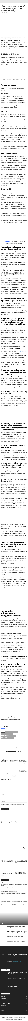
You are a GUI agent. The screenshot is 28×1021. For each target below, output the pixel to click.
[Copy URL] (17, 16)
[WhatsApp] (8, 16)
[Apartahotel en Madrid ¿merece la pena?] (3, 938)
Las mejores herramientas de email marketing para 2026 (4, 773)
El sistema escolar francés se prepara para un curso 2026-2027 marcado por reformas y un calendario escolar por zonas (13, 890)
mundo (24, 954)
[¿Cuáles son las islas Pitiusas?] (7, 868)
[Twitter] (5, 16)
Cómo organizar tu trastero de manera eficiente (6, 848)
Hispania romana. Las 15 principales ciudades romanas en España (20, 836)
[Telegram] (14, 16)
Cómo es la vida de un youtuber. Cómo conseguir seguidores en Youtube (7, 822)
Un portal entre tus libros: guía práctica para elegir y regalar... (17, 985)
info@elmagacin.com (17, 961)
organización (13, 382)
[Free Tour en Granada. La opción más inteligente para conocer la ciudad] (21, 855)
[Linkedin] (11, 16)
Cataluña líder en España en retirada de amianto (6, 835)
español (13, 955)
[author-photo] (14, 743)
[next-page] (14, 776)
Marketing (4, 737)
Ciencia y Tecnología (8, 1008)
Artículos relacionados (11, 751)
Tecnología (6, 998)
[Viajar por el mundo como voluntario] (14, 917)
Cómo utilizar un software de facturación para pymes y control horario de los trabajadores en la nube (23, 762)
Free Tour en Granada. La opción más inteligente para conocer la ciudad (21, 861)
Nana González (4, 12)
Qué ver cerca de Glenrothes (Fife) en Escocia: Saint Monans (20, 873)
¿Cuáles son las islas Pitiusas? (6, 873)
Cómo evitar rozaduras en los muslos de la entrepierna (20, 822)
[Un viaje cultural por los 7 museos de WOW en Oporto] (3, 943)
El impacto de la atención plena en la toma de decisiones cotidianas (13, 882)
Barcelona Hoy (15, 957)
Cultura (6, 1010)
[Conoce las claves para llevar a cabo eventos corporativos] (3, 928)
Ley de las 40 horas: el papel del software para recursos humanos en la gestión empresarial (13, 894)
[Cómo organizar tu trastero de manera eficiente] (7, 843)
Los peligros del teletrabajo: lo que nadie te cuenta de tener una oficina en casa (5, 760)
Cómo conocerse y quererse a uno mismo (23, 771)
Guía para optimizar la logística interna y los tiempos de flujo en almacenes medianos (14, 885)
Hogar (5, 1001)
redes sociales (22, 351)
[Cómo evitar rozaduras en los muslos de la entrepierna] (21, 817)
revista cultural (10, 954)
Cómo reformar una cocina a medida (7, 899)
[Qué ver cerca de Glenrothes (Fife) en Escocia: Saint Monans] (21, 867)
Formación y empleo (8, 1003)
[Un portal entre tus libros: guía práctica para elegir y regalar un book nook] (4, 986)
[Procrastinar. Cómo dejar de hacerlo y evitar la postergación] (21, 842)
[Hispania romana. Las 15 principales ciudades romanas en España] (21, 830)
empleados (24, 457)
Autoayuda (9, 732)
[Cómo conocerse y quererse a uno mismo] (23, 767)
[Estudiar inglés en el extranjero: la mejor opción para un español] (7, 855)
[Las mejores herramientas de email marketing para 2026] (5, 768)
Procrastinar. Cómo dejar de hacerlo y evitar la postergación (21, 847)
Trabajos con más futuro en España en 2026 (14, 772)
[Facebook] (2, 16)
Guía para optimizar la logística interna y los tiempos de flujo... (17, 979)
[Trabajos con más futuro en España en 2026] (14, 768)
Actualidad (6, 1005)
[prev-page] (13, 776)
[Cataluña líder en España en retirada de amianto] (7, 830)
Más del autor (19, 751)
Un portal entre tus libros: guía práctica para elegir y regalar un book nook (14, 887)
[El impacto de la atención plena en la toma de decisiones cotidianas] (4, 974)
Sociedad (6, 996)
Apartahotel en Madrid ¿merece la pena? (15, 936)
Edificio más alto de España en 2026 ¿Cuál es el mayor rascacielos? (13, 904)
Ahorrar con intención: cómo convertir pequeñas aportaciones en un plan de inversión (14, 761)
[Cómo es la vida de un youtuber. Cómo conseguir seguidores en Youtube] (7, 817)
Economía (4, 734)
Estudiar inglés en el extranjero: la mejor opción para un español (7, 861)
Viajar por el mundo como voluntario (10, 923)
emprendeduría (5, 735)
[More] (20, 16)
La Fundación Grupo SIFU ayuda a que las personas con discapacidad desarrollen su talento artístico (17, 932)
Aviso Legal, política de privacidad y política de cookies (14, 1017)
